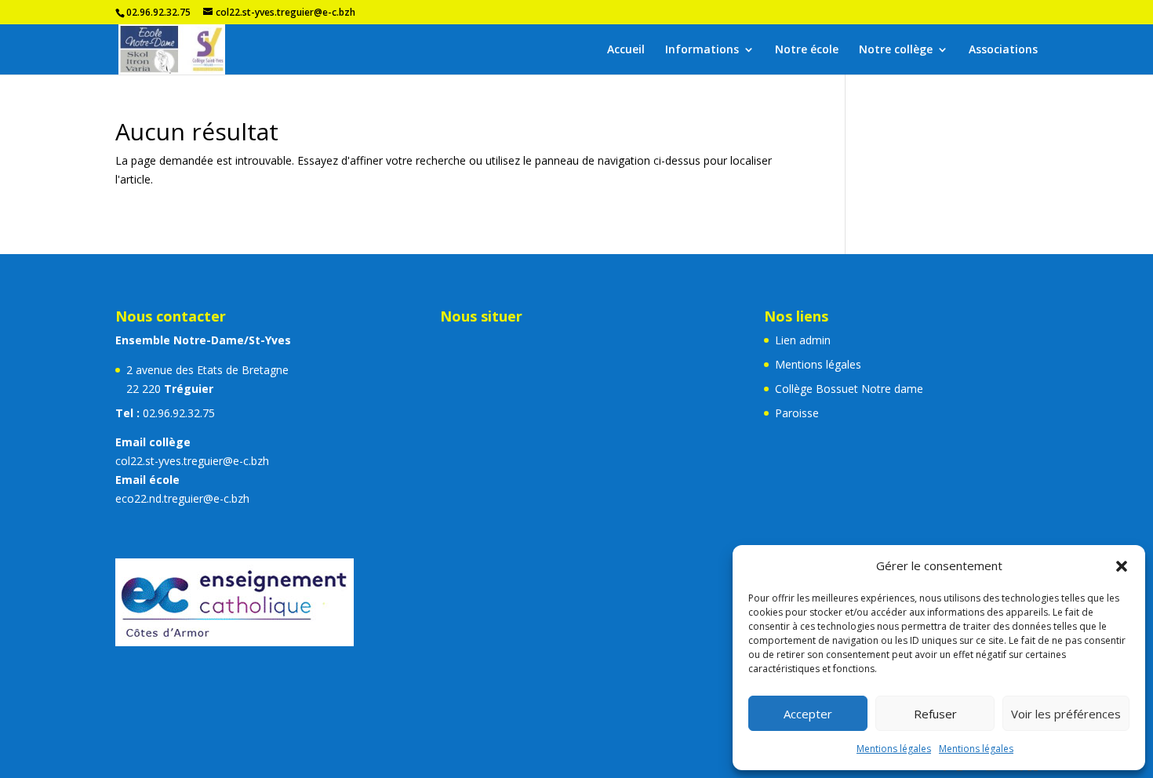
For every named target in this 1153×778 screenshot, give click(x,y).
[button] (1121, 566)
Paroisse (797, 412)
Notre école (806, 50)
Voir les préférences (1066, 714)
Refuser (935, 714)
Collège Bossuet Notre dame (849, 388)
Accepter (808, 714)
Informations (702, 50)
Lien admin (803, 340)
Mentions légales (894, 748)
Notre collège (896, 50)
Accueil (626, 50)
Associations (1003, 50)
